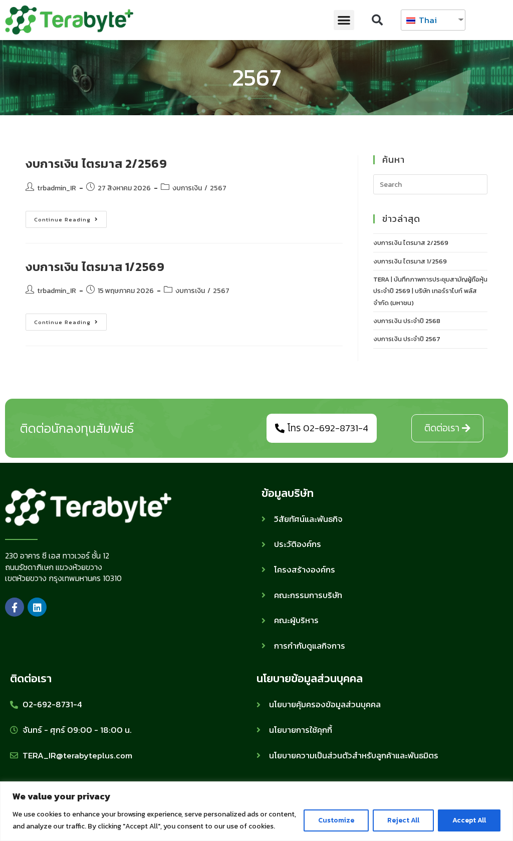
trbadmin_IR (56, 188)
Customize (336, 820)
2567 (218, 188)
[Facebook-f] (14, 607)
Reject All (403, 820)
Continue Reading (70, 217)
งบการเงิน (187, 188)
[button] (344, 20)
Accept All (469, 820)
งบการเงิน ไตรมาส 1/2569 (95, 266)
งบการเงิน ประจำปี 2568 (406, 321)
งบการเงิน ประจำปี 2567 (406, 339)
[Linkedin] (37, 607)
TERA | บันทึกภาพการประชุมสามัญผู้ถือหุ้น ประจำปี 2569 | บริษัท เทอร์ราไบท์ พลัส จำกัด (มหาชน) (430, 291)
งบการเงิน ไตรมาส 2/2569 (96, 163)
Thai (427, 20)
